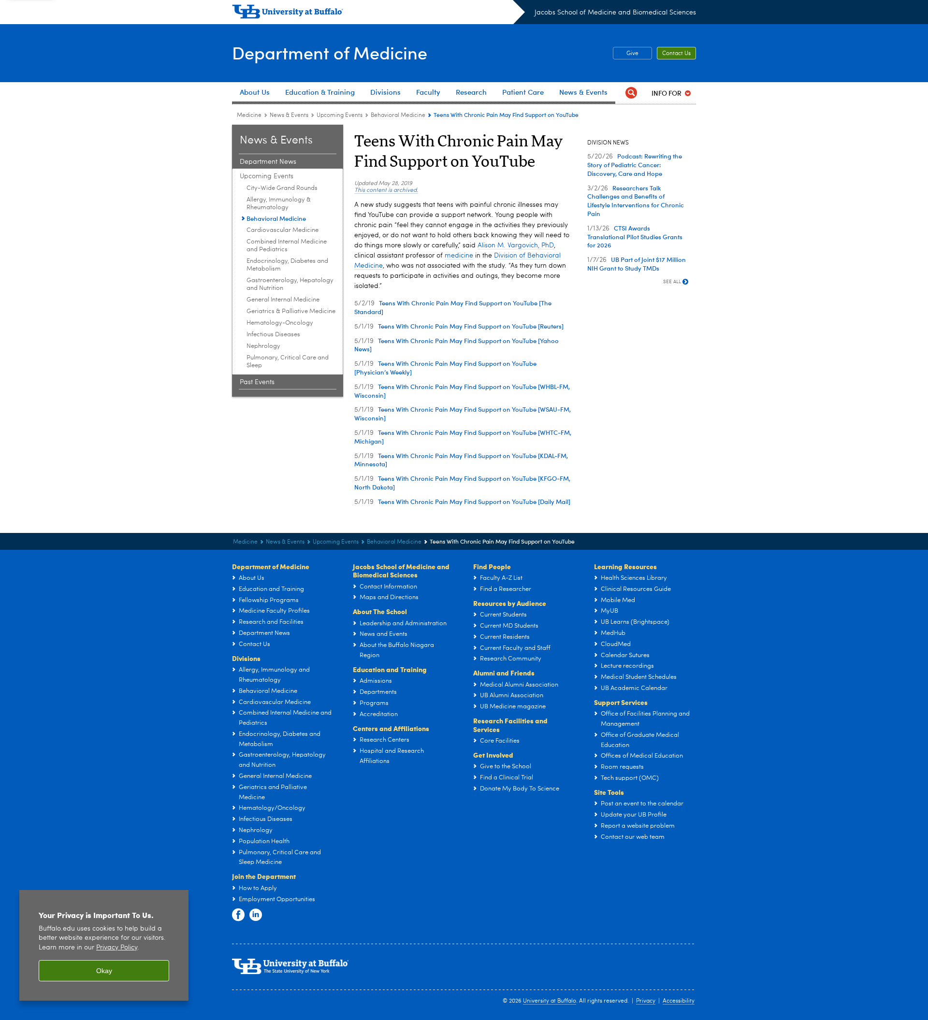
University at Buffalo (549, 1001)
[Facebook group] (238, 915)
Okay (104, 971)
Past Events (257, 382)
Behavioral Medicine (398, 115)
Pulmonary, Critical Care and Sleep (287, 362)
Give (632, 54)
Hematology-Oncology (279, 323)
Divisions (246, 658)
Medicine (249, 115)
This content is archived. (386, 190)
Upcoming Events (339, 115)
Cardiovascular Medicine (282, 230)
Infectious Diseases (273, 334)
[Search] (631, 93)
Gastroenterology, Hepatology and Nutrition (290, 284)
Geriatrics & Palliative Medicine (290, 311)
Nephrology (263, 346)
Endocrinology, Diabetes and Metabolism (287, 265)
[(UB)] (378, 13)
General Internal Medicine (282, 300)
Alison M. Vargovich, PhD (516, 245)
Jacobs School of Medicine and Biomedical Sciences (615, 12)
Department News (268, 161)
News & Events (289, 115)
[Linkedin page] (255, 915)
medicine (459, 255)
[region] (103, 945)
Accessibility (679, 1001)
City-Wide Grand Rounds (282, 188)
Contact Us (676, 54)
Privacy (645, 1001)
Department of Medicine (329, 52)
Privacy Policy (116, 947)
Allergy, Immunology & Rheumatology (278, 204)
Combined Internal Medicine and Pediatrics (286, 246)
